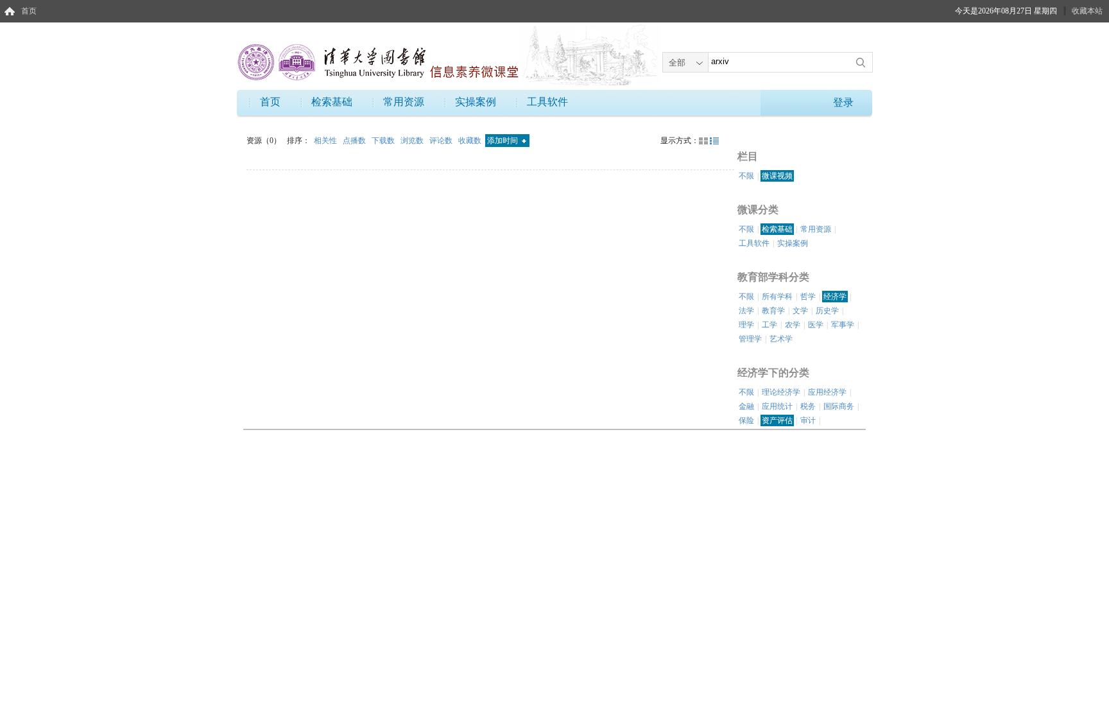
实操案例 (475, 101)
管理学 (750, 338)
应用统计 (777, 406)
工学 (769, 324)
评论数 (441, 140)
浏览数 (413, 140)
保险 (746, 420)
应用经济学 (827, 392)
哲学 (808, 296)
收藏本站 (1087, 10)
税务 (808, 406)
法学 (746, 310)
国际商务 (838, 406)
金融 (746, 406)
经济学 (835, 296)
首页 (29, 10)
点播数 (355, 140)
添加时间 (503, 140)
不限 (746, 175)
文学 (800, 310)
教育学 (773, 310)
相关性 (326, 140)
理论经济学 (781, 392)
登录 (843, 102)
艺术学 (781, 338)
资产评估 (777, 420)
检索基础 (331, 101)
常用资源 (403, 101)
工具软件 (547, 101)
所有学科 (777, 296)
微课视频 (777, 175)
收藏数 (470, 140)
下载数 (384, 140)
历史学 (827, 310)
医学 (815, 324)
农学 (792, 324)
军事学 (842, 324)
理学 (746, 324)
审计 (808, 420)
